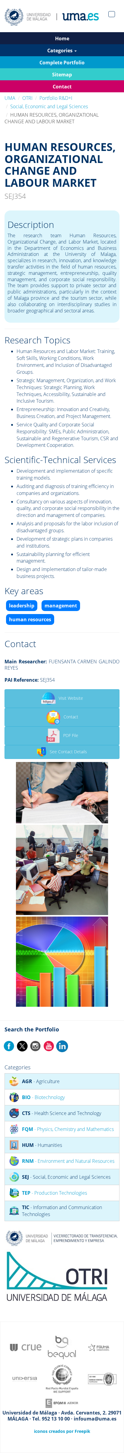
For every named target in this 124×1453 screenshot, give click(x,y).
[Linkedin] (62, 1045)
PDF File (70, 735)
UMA (10, 98)
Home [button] (62, 38)
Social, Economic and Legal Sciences (49, 106)
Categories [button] (60, 50)
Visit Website (71, 698)
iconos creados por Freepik (62, 1431)
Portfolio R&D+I (55, 98)
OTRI (27, 98)
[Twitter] (22, 1045)
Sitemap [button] (62, 74)
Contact (71, 717)
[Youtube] (49, 1045)
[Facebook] (9, 1045)
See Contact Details (68, 751)
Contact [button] (62, 86)
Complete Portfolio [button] (62, 62)
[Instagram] (35, 1045)
